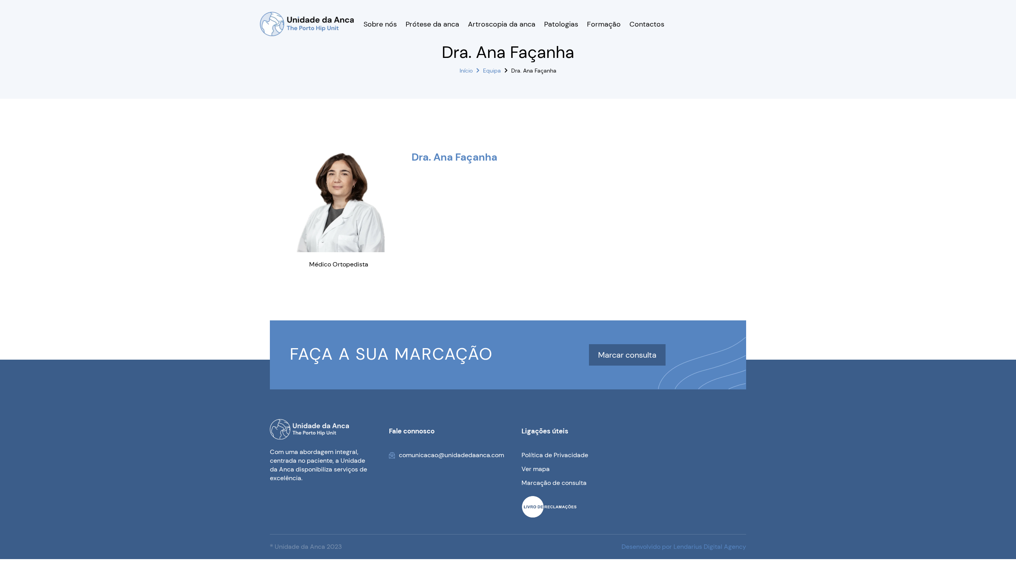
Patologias (561, 24)
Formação (604, 24)
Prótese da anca (432, 24)
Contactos (646, 24)
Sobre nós (380, 24)
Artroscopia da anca (501, 24)
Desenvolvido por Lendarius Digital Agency (684, 546)
